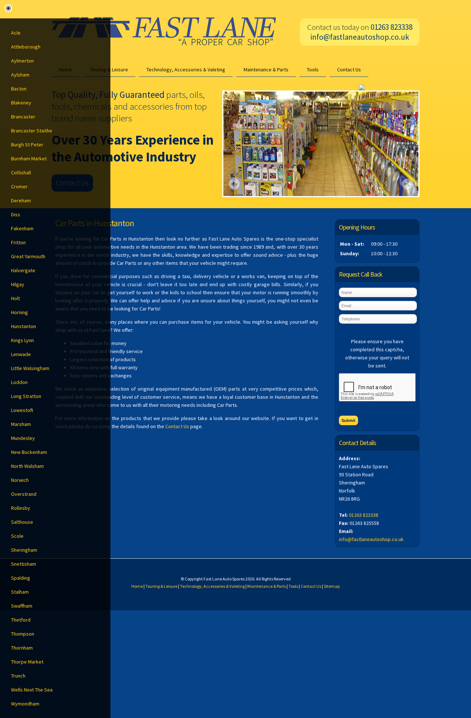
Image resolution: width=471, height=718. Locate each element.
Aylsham (20, 74)
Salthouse (22, 522)
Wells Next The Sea (32, 689)
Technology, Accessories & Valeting (185, 69)
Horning (19, 312)
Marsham (21, 424)
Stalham (20, 592)
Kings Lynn (22, 340)
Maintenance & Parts (266, 69)
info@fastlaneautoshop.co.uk (360, 37)
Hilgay (17, 284)
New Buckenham (29, 452)
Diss (15, 214)
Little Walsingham (30, 368)
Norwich (20, 480)
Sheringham (24, 550)
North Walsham (27, 466)
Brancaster (23, 116)
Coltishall (21, 172)
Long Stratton (26, 396)
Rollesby (20, 508)
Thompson (22, 633)
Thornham (22, 647)
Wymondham (25, 703)
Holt (15, 298)
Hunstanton (23, 326)
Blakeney (21, 102)
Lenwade (21, 354)
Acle (16, 32)
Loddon (19, 382)
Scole (17, 536)
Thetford (21, 619)
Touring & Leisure (161, 586)
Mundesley (23, 438)
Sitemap (332, 586)
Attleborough (25, 46)
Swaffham (21, 606)
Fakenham (22, 228)
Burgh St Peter (27, 144)
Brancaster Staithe (31, 130)
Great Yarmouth (28, 256)
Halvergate (23, 270)
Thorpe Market (27, 661)
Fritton (18, 242)
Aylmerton (22, 60)
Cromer (19, 186)
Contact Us (349, 69)
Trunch (18, 675)
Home (137, 586)
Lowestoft (22, 410)
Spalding (20, 578)
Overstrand (23, 494)
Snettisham (23, 564)
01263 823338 (363, 515)
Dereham (21, 200)
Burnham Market (29, 158)
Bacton (18, 88)
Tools (313, 69)
